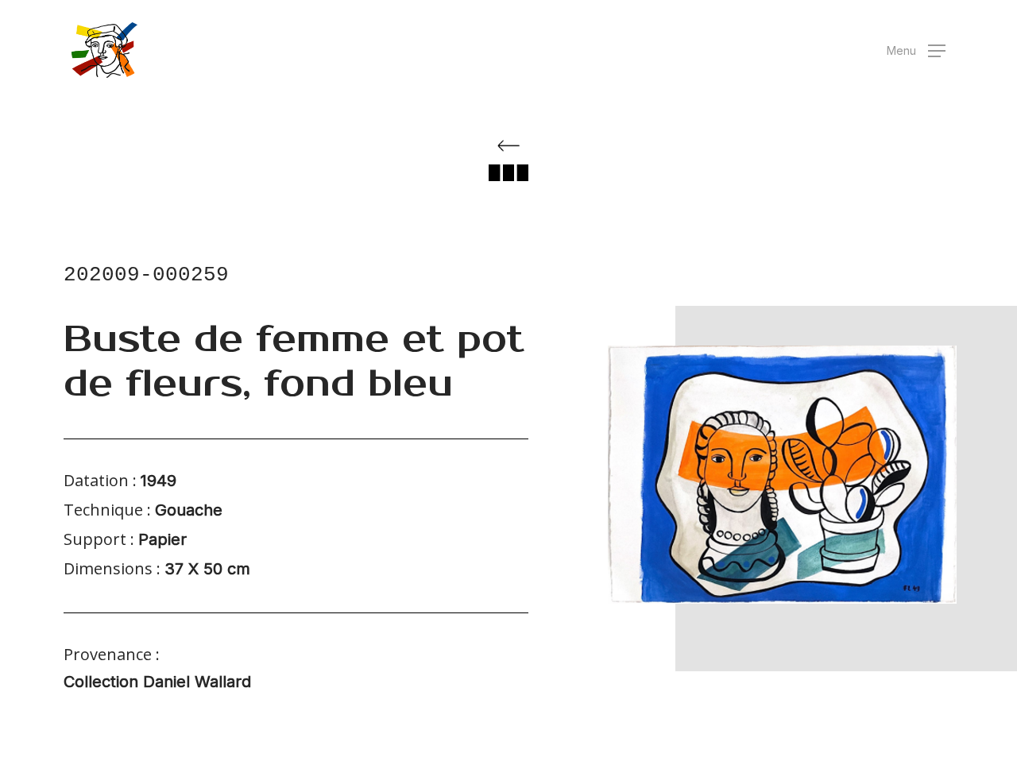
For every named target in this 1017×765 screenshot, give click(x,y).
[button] (916, 50)
